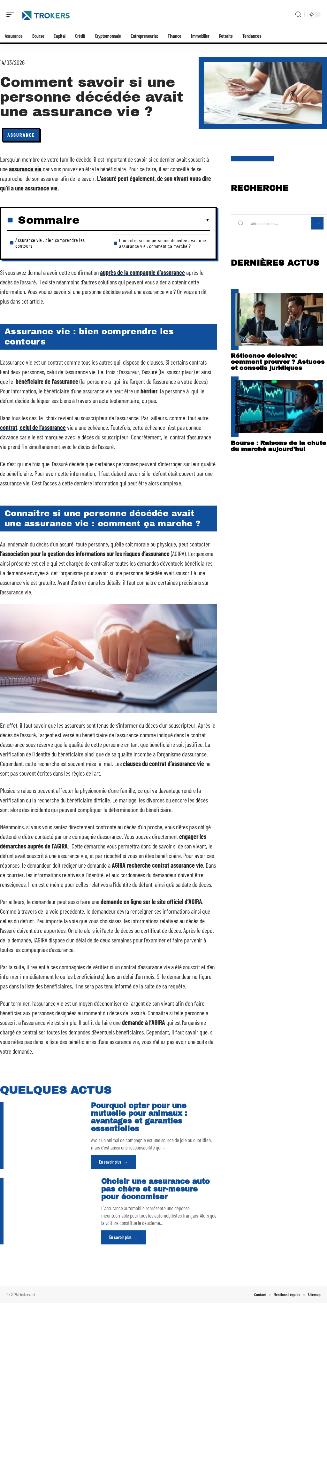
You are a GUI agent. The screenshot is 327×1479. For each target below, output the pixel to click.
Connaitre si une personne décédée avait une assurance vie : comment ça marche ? (162, 243)
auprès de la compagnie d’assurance (142, 272)
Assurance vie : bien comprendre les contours (50, 243)
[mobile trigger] (11, 14)
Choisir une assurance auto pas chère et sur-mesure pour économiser (155, 1189)
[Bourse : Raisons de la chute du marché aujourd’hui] (279, 406)
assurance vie (25, 169)
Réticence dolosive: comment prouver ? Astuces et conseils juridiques (278, 361)
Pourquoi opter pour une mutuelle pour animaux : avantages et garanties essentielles (139, 1117)
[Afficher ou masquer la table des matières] (145, 220)
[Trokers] (46, 14)
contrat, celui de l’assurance (33, 427)
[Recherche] (298, 14)
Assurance (21, 135)
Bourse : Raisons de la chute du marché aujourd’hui (278, 445)
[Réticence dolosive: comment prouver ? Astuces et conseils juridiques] (279, 319)
